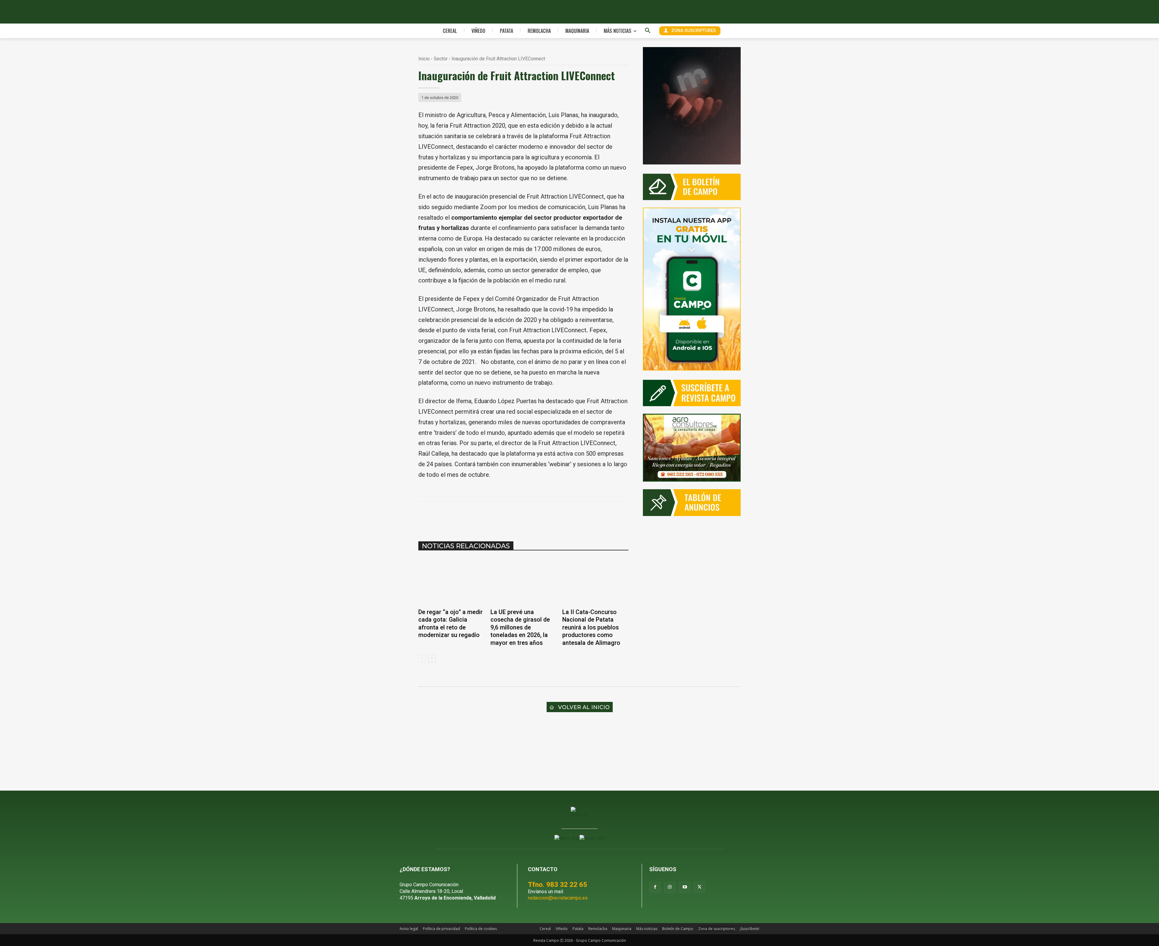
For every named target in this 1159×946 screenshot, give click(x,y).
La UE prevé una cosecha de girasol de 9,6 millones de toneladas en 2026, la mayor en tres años (520, 627)
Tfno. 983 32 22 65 (557, 884)
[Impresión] (547, 517)
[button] (647, 31)
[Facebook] (478, 517)
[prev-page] (422, 658)
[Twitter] (699, 887)
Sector (441, 59)
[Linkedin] (520, 517)
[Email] (534, 517)
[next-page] (432, 658)
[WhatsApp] (506, 517)
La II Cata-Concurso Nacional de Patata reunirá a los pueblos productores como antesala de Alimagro (591, 627)
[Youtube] (685, 887)
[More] (561, 517)
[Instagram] (670, 887)
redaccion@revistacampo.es (558, 898)
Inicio (424, 59)
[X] (492, 517)
